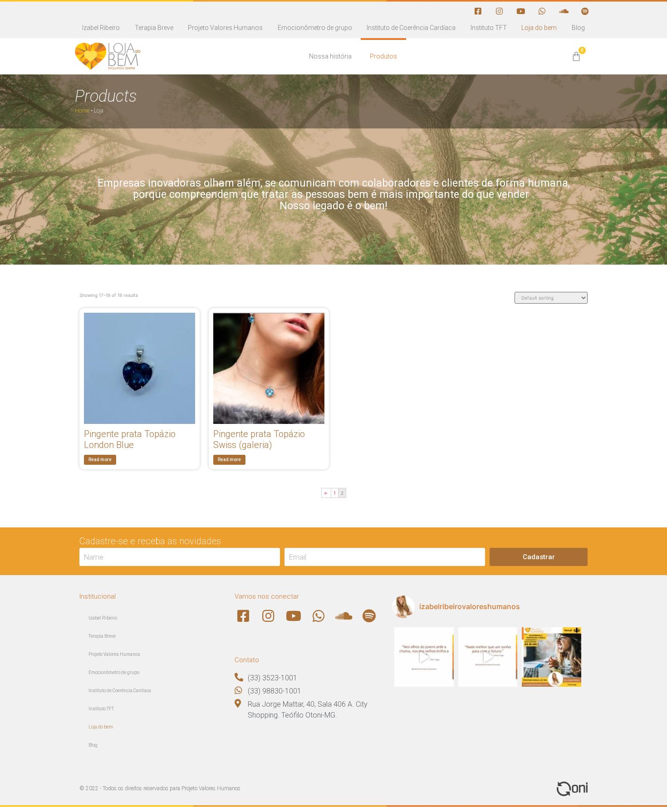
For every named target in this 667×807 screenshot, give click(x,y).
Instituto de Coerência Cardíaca (411, 27)
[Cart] (576, 56)
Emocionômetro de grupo (315, 27)
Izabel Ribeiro (101, 27)
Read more (100, 459)
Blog (578, 27)
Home (82, 111)
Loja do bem (539, 27)
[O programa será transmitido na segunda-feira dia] (551, 657)
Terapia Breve (154, 27)
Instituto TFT (489, 27)
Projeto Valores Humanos (225, 27)
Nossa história (330, 56)
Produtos (383, 56)
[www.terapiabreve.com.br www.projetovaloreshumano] (424, 657)
